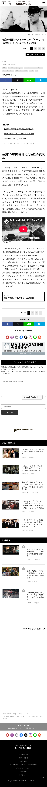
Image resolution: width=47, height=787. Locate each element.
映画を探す (3, 2)
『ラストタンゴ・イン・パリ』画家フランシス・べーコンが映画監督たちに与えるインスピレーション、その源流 (33, 504)
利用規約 (4, 367)
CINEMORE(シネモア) (9, 714)
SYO (35, 581)
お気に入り (10, 3)
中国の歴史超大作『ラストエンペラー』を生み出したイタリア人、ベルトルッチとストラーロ (33, 485)
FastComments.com (25, 429)
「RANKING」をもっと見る (31, 629)
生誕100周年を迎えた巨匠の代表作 (19, 129)
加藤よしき (37, 559)
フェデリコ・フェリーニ (15, 68)
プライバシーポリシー (23, 768)
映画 (20, 714)
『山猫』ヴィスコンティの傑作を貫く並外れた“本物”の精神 (33, 451)
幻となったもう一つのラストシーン (19, 143)
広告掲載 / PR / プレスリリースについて (23, 765)
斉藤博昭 (31, 473)
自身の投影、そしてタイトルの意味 (19, 133)
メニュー (44, 2)
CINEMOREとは (23, 754)
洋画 (36, 71)
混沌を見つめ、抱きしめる (15, 138)
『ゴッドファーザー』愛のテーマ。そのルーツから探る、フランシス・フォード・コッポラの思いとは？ (33, 523)
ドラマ (31, 71)
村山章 (31, 530)
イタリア (18, 71)
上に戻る (42, 778)
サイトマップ (23, 775)
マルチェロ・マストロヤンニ (33, 68)
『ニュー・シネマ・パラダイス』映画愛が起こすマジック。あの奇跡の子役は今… (33, 468)
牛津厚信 (14, 64)
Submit (10, 412)
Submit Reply (30, 397)
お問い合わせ (23, 758)
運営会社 (23, 771)
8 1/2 (4, 62)
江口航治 (31, 511)
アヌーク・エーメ (8, 71)
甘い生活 (39, 195)
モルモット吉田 (33, 492)
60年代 (25, 71)
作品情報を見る (8, 75)
